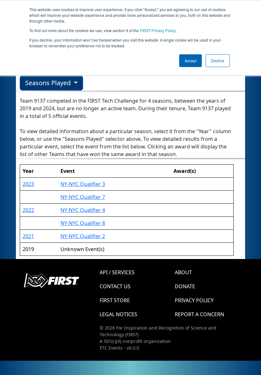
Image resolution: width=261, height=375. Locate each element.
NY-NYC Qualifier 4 (82, 210)
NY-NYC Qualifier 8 (82, 223)
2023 (28, 184)
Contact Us (115, 286)
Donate (185, 286)
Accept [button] (190, 60)
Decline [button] (217, 60)
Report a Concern (199, 314)
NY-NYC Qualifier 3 (82, 184)
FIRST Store (115, 300)
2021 (28, 236)
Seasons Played (48, 82)
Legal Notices (118, 314)
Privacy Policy (157, 30)
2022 (28, 210)
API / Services (117, 272)
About (183, 272)
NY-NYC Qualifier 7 (82, 197)
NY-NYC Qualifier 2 (82, 236)
